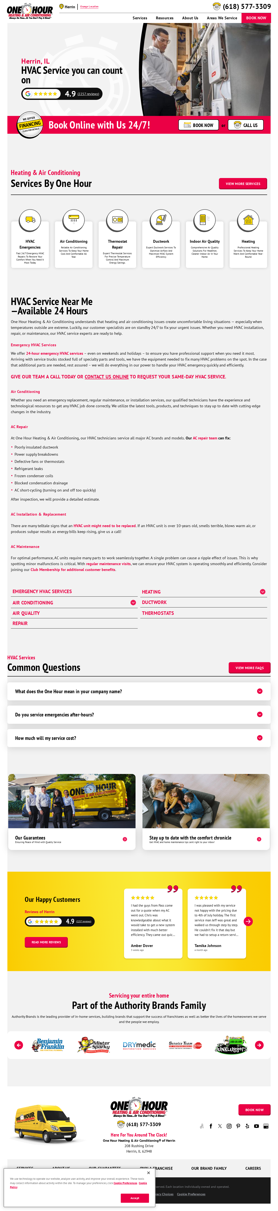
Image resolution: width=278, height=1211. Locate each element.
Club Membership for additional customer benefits (73, 569)
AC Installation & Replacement (38, 514)
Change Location (89, 6)
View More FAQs (250, 668)
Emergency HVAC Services (33, 344)
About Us (190, 17)
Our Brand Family (209, 1168)
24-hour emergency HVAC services (54, 353)
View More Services (243, 183)
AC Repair (19, 426)
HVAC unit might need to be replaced (105, 525)
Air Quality (26, 613)
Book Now (256, 17)
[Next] (248, 921)
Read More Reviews (46, 942)
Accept (135, 1198)
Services (140, 17)
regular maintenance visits (108, 563)
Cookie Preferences (125, 1183)
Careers (253, 1168)
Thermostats (158, 613)
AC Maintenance (25, 546)
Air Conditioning (25, 391)
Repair (20, 623)
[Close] (148, 1173)
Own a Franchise (156, 1168)
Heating (151, 591)
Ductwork (154, 602)
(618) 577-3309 (247, 6)
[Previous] (18, 1045)
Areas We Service (222, 17)
